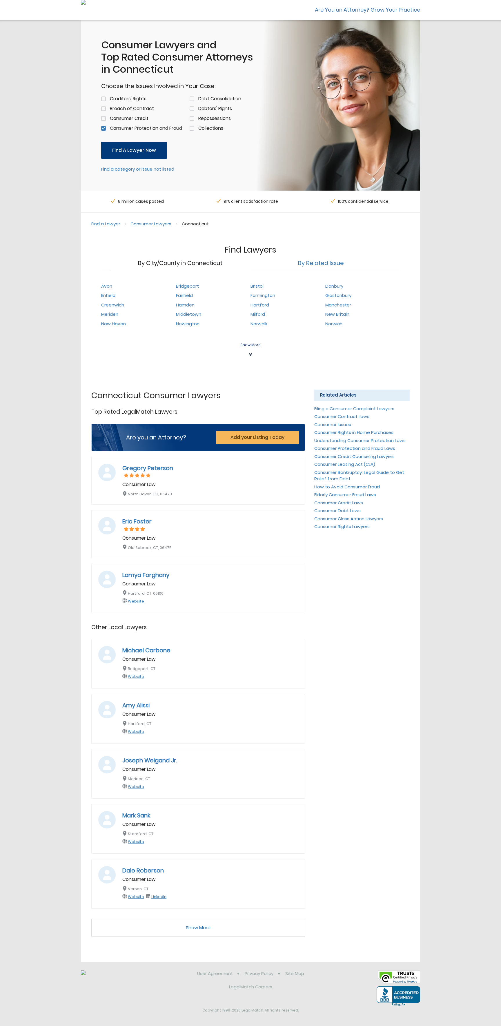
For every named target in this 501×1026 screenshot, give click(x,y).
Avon (106, 286)
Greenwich (112, 305)
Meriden (109, 314)
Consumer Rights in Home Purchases (353, 432)
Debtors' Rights (215, 108)
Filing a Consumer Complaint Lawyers (354, 409)
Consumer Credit (129, 118)
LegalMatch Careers (250, 987)
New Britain (337, 314)
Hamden (185, 305)
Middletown (188, 314)
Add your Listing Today (257, 437)
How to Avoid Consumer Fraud (347, 487)
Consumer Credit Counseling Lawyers (354, 456)
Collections (210, 128)
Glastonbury (338, 295)
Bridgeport (187, 286)
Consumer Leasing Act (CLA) (344, 464)
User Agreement (215, 973)
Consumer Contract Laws (341, 416)
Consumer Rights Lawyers (342, 526)
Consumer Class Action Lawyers (348, 519)
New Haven (113, 324)
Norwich (333, 324)
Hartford (260, 305)
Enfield (108, 295)
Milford (258, 314)
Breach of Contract (132, 108)
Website (136, 601)
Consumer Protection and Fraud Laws (354, 448)
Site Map (294, 973)
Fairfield (184, 295)
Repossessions (214, 118)
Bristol (257, 286)
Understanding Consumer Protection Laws (360, 440)
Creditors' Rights (128, 98)
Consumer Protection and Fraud (146, 128)
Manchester (338, 305)
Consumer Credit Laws (338, 503)
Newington (187, 324)
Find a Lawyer (105, 224)
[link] (110, 977)
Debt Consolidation (219, 98)
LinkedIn (158, 896)
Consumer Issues (332, 424)
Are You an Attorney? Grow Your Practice (367, 9)
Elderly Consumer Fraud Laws (345, 495)
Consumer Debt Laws (337, 510)
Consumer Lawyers (150, 224)
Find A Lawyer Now (134, 150)
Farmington (263, 295)
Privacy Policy (259, 973)
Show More (198, 927)
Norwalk (259, 324)
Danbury (334, 286)
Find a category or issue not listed (137, 169)
